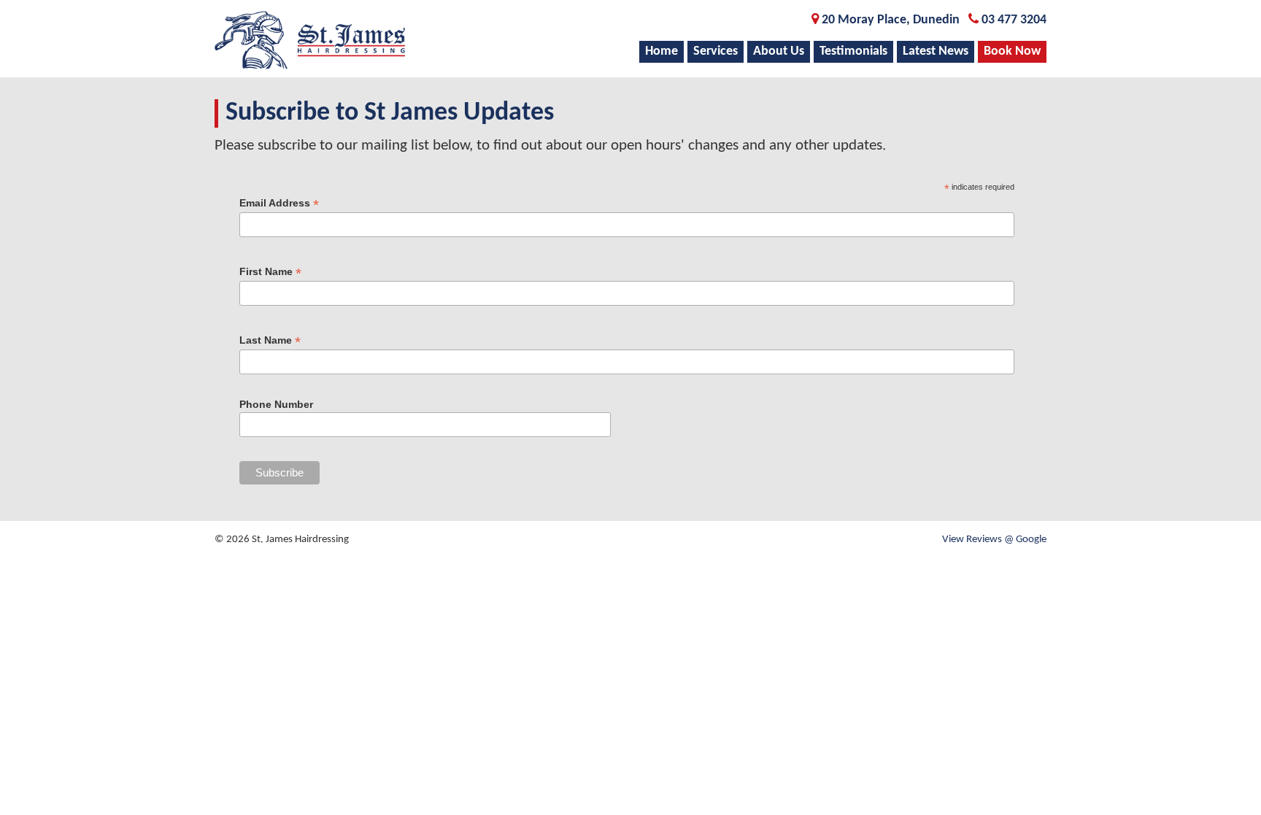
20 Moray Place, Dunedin (891, 20)
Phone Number (276, 404)
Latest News (935, 51)
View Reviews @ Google (994, 539)
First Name (270, 272)
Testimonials (853, 51)
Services (715, 51)
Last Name (270, 340)
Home (661, 51)
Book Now (1012, 51)
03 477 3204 (1014, 20)
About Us (778, 51)
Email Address (279, 203)
